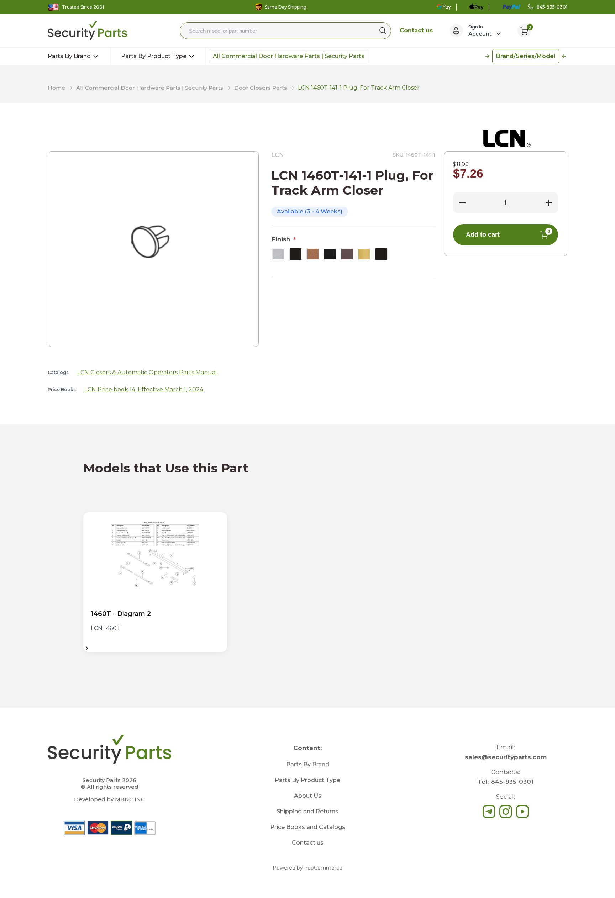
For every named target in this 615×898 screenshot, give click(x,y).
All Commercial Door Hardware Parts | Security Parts (288, 56)
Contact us (416, 30)
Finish (281, 239)
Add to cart (508, 233)
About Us (307, 795)
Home (56, 87)
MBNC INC (130, 799)
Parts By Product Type (154, 56)
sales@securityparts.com (506, 757)
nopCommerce (323, 868)
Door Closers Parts (260, 87)
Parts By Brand (70, 56)
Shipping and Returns (307, 811)
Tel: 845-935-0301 (505, 781)
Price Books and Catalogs (307, 827)
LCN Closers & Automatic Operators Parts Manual (147, 372)
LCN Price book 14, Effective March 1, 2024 (143, 389)
